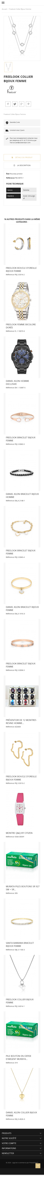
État (8, 174)
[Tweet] (14, 104)
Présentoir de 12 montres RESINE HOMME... (21, 722)
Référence (10, 178)
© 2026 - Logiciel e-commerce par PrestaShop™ (22, 1163)
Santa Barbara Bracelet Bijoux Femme (20, 944)
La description (24, 165)
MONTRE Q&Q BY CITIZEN (19, 832)
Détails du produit (24, 157)
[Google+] (21, 104)
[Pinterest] (28, 104)
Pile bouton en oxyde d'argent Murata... (18, 1057)
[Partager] (8, 104)
